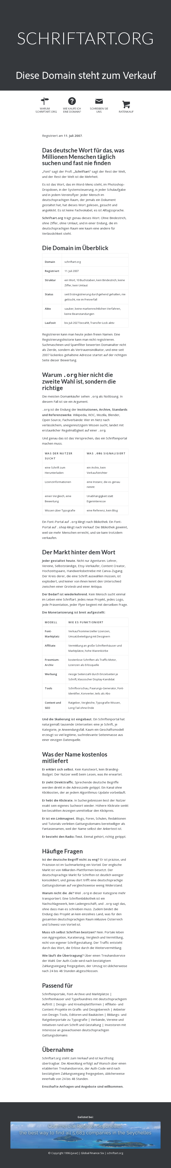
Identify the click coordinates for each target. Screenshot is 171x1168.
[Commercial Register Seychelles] (85, 1135)
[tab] (44, 107)
